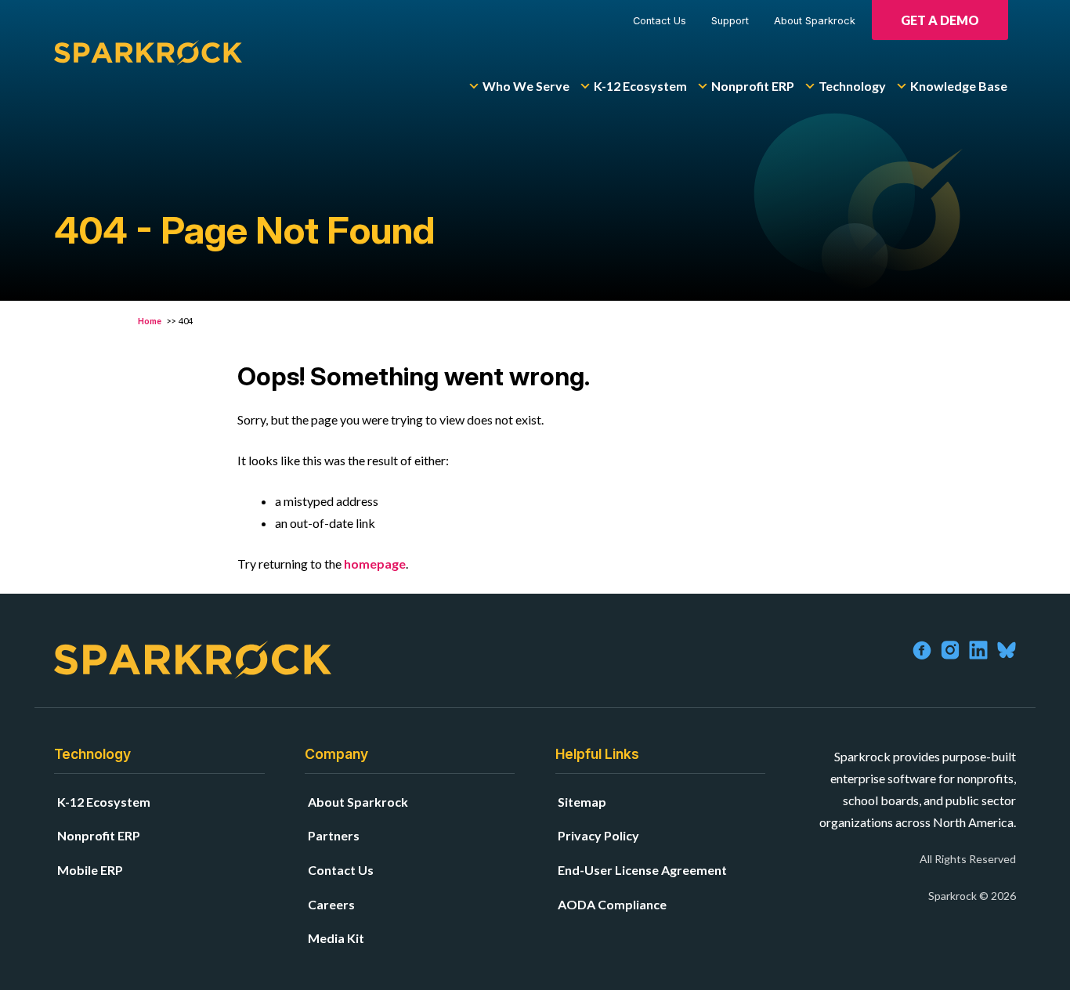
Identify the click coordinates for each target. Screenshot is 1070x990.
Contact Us (659, 21)
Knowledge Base (958, 85)
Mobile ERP (90, 869)
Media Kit (336, 937)
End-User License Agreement (642, 869)
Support (730, 21)
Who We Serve (526, 85)
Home (150, 321)
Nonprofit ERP (752, 85)
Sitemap (582, 801)
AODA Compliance (612, 904)
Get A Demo (940, 20)
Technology (852, 85)
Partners (334, 835)
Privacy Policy (598, 835)
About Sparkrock (814, 21)
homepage (375, 563)
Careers (331, 904)
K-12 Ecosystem (640, 85)
